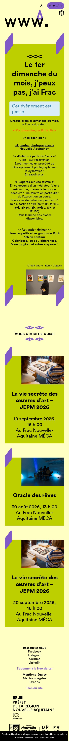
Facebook (34, 651)
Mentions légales (34, 678)
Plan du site (34, 688)
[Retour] (34, 56)
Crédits (34, 682)
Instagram (34, 655)
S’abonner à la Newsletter (35, 668)
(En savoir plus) (47, 737)
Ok (36, 737)
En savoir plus (34, 174)
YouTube (34, 659)
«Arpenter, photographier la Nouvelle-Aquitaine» (34, 147)
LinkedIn (34, 662)
